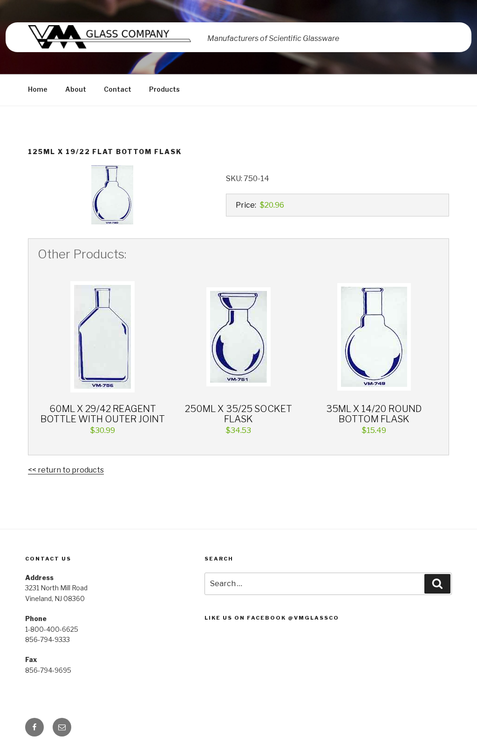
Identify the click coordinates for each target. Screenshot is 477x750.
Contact (117, 89)
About (75, 89)
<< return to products (66, 470)
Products (164, 89)
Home (38, 89)
